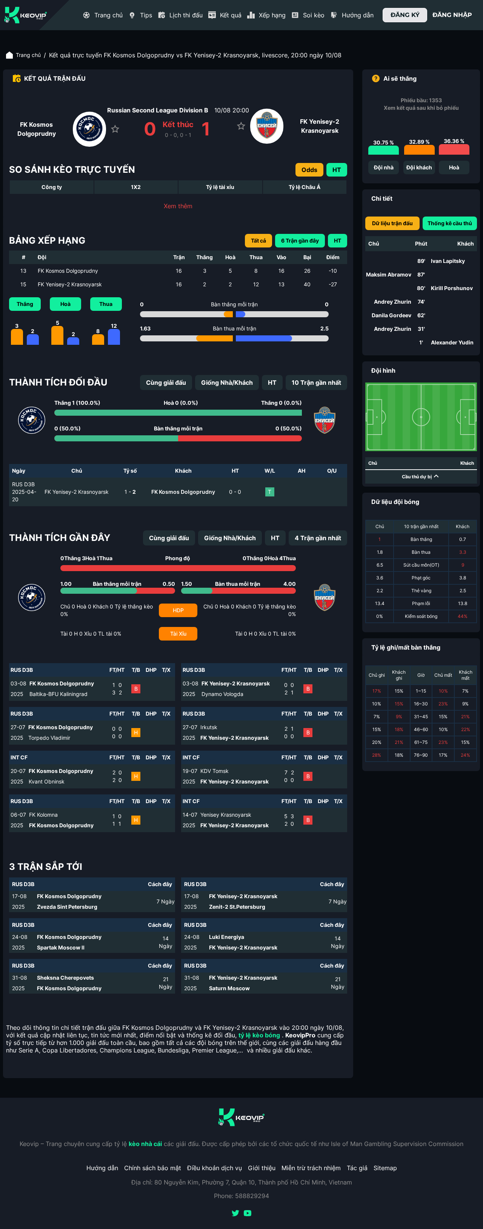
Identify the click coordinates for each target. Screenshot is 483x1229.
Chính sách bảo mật (152, 1168)
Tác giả (357, 1168)
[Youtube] (247, 1214)
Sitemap (385, 1168)
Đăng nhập (452, 14)
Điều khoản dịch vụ (214, 1168)
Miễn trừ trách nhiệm (311, 1168)
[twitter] (235, 1214)
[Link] (25, 15)
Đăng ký (405, 14)
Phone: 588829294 (241, 1196)
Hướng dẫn (102, 1168)
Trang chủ (28, 55)
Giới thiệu (261, 1168)
